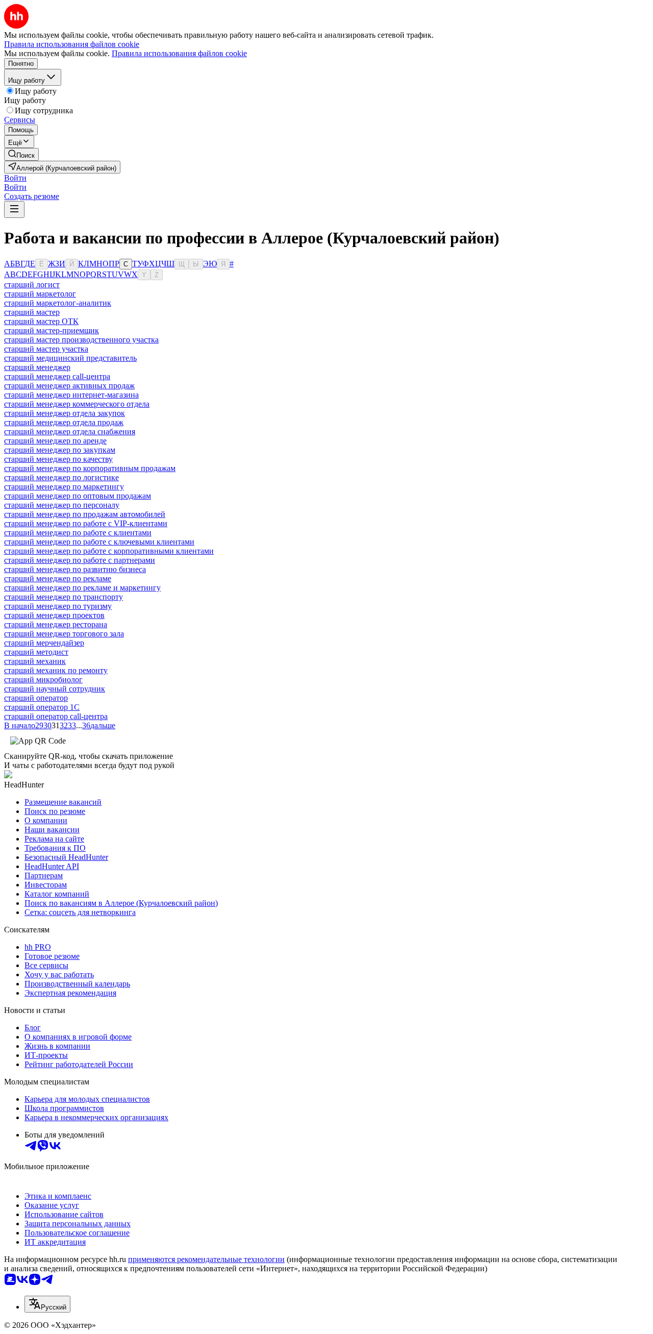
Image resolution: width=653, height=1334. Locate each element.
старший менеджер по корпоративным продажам (89, 468)
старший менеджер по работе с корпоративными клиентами (109, 551)
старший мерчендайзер (44, 642)
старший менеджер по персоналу (61, 505)
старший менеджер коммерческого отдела (76, 404)
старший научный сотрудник (54, 688)
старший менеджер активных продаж (69, 385)
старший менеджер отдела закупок (64, 413)
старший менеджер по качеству (58, 459)
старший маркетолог (40, 293)
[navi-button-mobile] (14, 209)
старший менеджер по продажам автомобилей (84, 514)
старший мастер (32, 312)
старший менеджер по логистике (61, 477)
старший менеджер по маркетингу (64, 486)
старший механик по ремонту (56, 670)
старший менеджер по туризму (58, 606)
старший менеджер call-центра (57, 376)
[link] (21, 154)
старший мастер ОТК (41, 321)
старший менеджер (37, 367)
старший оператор (36, 698)
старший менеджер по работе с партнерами (79, 560)
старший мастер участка (46, 348)
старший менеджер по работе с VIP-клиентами (85, 523)
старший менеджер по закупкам (59, 450)
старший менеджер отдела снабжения (69, 431)
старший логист (32, 284)
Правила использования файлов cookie (179, 53)
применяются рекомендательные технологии (206, 1259)
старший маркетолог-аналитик (57, 303)
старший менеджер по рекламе (57, 578)
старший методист (36, 652)
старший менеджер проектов (54, 615)
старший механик (35, 661)
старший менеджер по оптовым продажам (77, 495)
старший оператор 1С (42, 707)
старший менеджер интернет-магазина (71, 394)
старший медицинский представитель (70, 358)
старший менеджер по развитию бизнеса (75, 569)
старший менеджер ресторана (55, 624)
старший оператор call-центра (56, 716)
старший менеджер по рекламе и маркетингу (82, 587)
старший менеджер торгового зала (64, 633)
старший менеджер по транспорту (63, 596)
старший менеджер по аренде (55, 440)
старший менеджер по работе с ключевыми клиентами (99, 541)
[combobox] (47, 1304)
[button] (15, 178)
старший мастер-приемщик (51, 330)
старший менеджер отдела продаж (63, 422)
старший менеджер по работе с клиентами (78, 532)
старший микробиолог (43, 679)
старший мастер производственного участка (81, 339)
